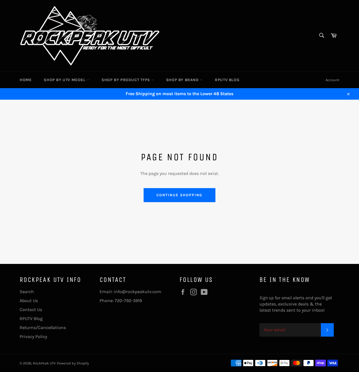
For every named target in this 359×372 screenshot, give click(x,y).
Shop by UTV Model (65, 79)
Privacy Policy (33, 336)
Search (27, 291)
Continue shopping (179, 195)
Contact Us (31, 309)
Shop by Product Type (126, 79)
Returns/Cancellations (43, 327)
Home (25, 79)
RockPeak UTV (44, 363)
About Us (29, 300)
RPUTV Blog (227, 79)
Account (332, 80)
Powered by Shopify (73, 363)
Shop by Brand (183, 79)
